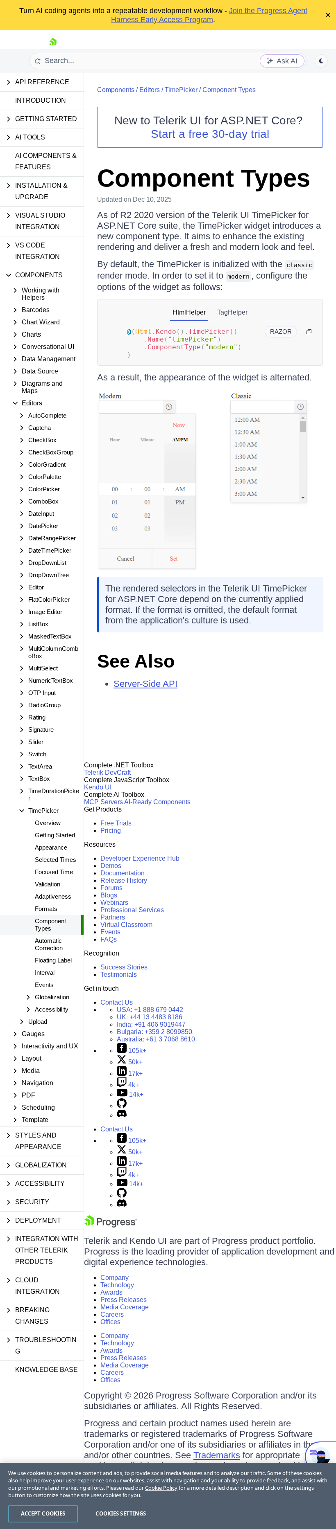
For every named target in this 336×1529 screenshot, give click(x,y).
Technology (117, 1285)
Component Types (50, 924)
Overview (48, 822)
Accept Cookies (43, 1513)
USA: (150, 1009)
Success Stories (124, 967)
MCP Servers (103, 801)
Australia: (156, 1039)
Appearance (51, 847)
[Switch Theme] (321, 60)
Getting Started (55, 835)
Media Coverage (124, 1307)
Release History (123, 880)
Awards (111, 1292)
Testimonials (118, 974)
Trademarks (216, 1455)
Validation (47, 884)
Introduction (40, 100)
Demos (110, 865)
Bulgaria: (154, 1031)
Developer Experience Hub (139, 858)
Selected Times (55, 859)
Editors (149, 89)
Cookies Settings (120, 1513)
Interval (44, 972)
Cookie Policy (161, 1487)
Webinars (114, 902)
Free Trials (116, 823)
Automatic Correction (49, 944)
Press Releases (123, 1299)
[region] (168, 1496)
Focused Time (54, 871)
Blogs (108, 895)
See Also (136, 661)
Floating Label (53, 960)
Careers (112, 1314)
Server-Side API (145, 684)
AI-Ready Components (157, 801)
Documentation (122, 873)
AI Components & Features (46, 161)
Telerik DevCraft (107, 772)
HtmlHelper (189, 312)
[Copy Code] (309, 332)
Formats (46, 908)
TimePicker (181, 89)
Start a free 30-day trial (210, 134)
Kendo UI (97, 787)
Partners (112, 917)
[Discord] (122, 1115)
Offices (110, 1321)
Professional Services (132, 909)
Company (114, 1277)
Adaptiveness (53, 896)
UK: (149, 1017)
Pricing (110, 830)
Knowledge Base (46, 1369)
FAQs (108, 939)
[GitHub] (122, 1105)
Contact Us (116, 1002)
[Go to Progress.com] (110, 1225)
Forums (111, 887)
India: (151, 1024)
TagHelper (232, 312)
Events (44, 984)
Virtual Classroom (126, 924)
